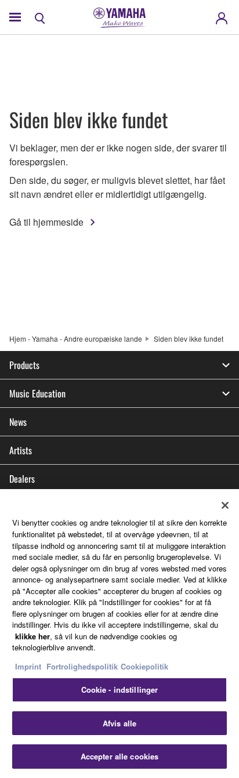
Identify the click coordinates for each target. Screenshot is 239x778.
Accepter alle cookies (120, 756)
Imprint (28, 666)
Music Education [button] (37, 393)
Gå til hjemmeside (46, 222)
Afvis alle (119, 723)
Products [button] (24, 365)
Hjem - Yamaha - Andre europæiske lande (75, 338)
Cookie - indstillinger (119, 689)
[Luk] (225, 505)
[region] (119, 633)
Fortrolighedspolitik (82, 666)
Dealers (22, 479)
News (18, 422)
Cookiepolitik (144, 666)
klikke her (32, 636)
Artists (20, 450)
